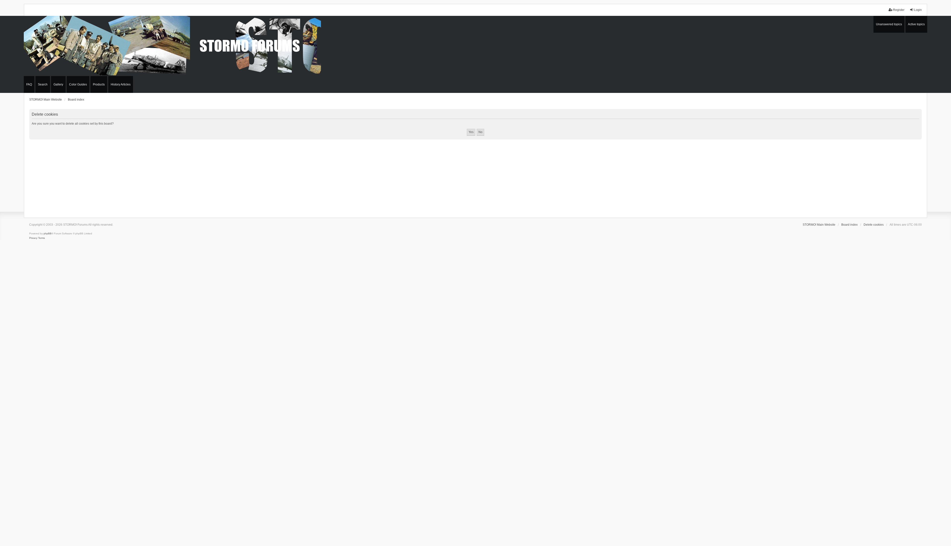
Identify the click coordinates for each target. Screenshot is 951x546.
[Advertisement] (475, 176)
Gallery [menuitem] (58, 84)
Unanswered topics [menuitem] (889, 24)
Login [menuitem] (918, 10)
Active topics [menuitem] (916, 24)
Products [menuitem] (99, 84)
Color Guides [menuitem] (78, 84)
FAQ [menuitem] (29, 84)
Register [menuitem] (898, 10)
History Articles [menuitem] (121, 84)
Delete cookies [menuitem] (874, 224)
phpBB (48, 233)
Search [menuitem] (43, 84)
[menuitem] (33, 238)
